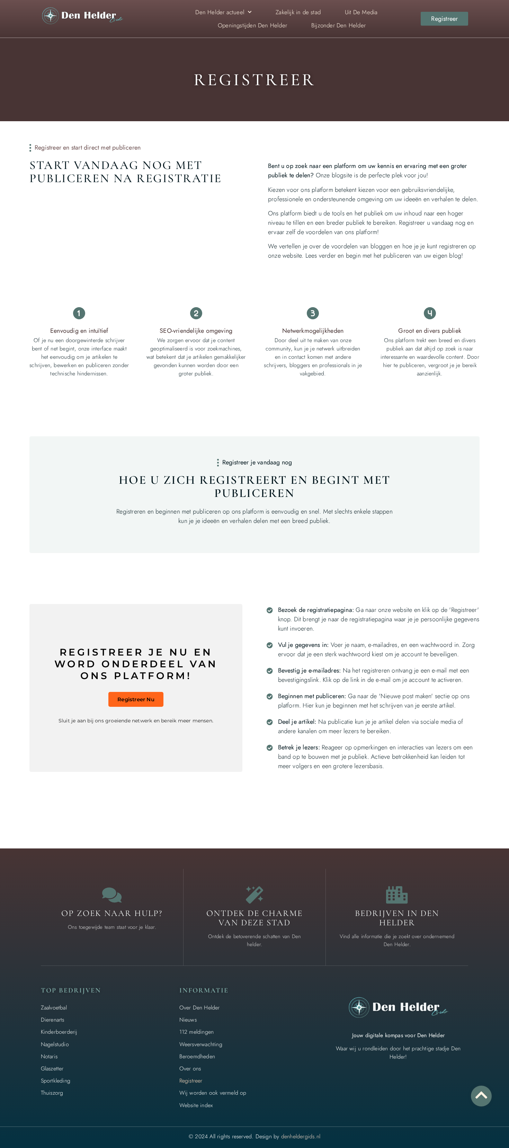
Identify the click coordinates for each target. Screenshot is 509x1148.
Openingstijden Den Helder (252, 25)
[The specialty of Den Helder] (254, 895)
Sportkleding (55, 1081)
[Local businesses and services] (397, 895)
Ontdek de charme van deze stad (254, 918)
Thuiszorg (52, 1093)
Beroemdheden (197, 1056)
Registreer (191, 1081)
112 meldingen (196, 1032)
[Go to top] (481, 1095)
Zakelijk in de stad (298, 12)
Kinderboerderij (59, 1032)
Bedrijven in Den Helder (397, 918)
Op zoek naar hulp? (111, 913)
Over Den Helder (199, 1008)
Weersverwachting (200, 1044)
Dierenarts (52, 1020)
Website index (196, 1105)
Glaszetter (52, 1069)
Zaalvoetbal (54, 1008)
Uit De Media (361, 12)
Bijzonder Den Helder (338, 25)
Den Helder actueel (219, 12)
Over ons (190, 1069)
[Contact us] (111, 895)
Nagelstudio (55, 1044)
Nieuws (188, 1020)
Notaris (49, 1056)
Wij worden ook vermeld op (213, 1093)
